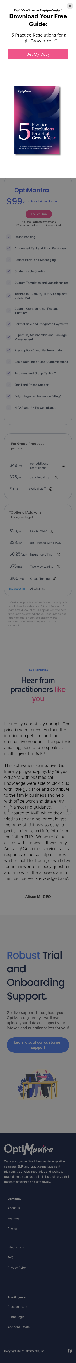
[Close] (70, 6)
